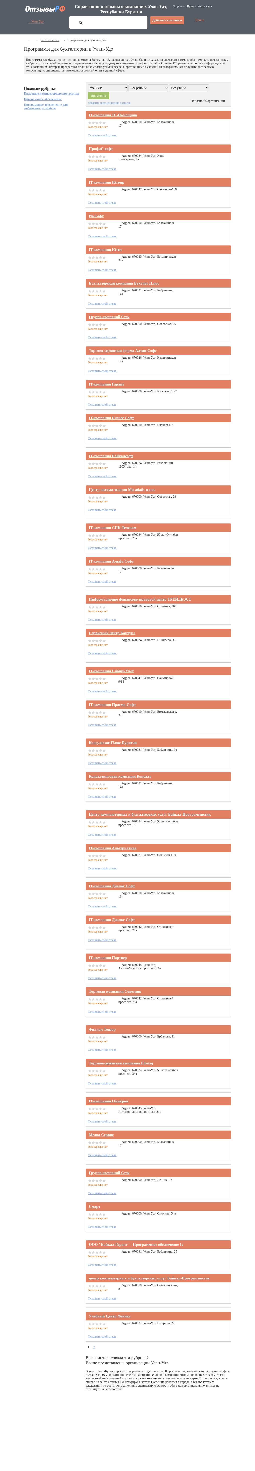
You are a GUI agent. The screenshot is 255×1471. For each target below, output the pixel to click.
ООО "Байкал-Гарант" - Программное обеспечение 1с (136, 1244)
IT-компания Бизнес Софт (111, 418)
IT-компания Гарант (106, 384)
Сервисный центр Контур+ (112, 633)
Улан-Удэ (37, 21)
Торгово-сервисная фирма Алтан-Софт (123, 350)
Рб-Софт (96, 216)
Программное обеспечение (43, 99)
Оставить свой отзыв (102, 135)
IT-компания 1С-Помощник (113, 115)
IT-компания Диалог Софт (112, 886)
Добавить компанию (167, 20)
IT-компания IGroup (106, 182)
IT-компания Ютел (105, 250)
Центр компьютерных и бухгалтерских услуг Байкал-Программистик (150, 814)
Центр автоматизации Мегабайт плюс (122, 489)
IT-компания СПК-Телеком (112, 528)
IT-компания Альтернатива (112, 848)
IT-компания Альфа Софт (111, 561)
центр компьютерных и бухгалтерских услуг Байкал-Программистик (149, 1278)
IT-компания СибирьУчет (111, 671)
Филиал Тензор (102, 1029)
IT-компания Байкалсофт (111, 456)
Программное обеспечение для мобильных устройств (46, 106)
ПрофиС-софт (101, 149)
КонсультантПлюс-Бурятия (113, 743)
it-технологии (50, 40)
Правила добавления (199, 6)
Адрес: (126, 122)
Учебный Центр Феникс (109, 1316)
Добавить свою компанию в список (109, 102)
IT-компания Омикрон (108, 1101)
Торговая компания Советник (115, 991)
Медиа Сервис (101, 1135)
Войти (199, 20)
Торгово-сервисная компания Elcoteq (121, 1063)
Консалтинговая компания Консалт (120, 776)
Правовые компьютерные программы (51, 93)
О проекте (179, 6)
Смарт (94, 1206)
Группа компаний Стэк (109, 317)
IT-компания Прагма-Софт (112, 705)
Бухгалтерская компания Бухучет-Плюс (124, 283)
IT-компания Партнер (108, 958)
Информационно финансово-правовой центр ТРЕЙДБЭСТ (140, 599)
